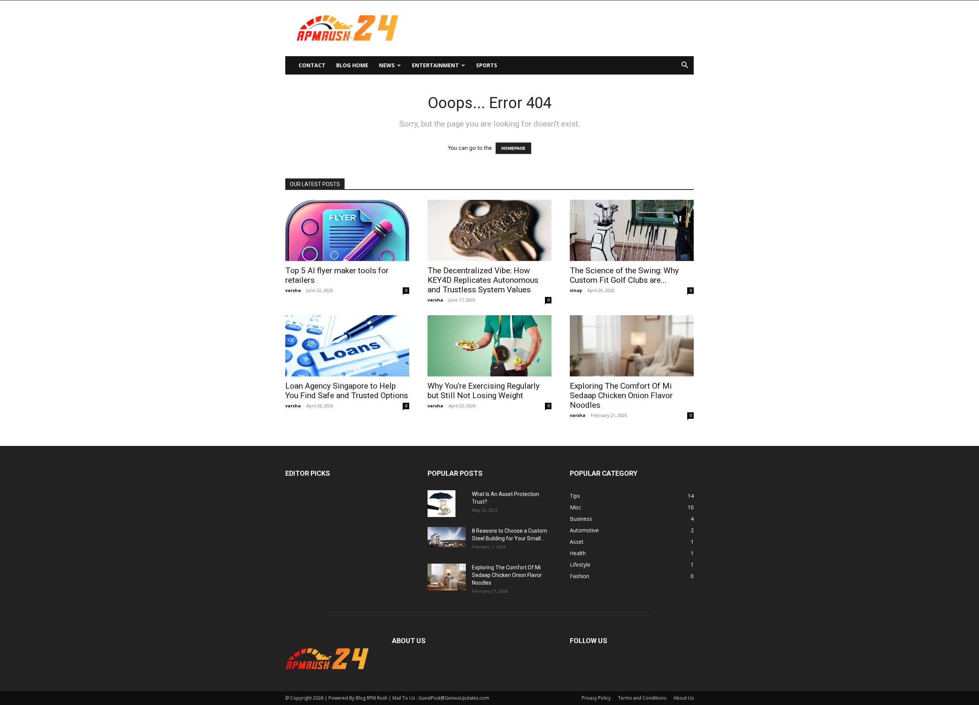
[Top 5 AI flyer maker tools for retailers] (347, 230)
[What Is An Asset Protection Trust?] (441, 503)
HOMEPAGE (513, 148)
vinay (576, 290)
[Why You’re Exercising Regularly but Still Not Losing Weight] (489, 345)
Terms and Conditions (642, 698)
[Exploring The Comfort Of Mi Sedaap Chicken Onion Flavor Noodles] (632, 345)
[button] (684, 66)
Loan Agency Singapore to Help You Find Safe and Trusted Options (346, 390)
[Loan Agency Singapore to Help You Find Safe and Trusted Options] (347, 345)
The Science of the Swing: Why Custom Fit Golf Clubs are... (624, 275)
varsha (293, 290)
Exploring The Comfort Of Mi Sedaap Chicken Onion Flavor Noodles (621, 395)
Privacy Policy (596, 698)
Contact (312, 65)
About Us (683, 698)
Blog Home (352, 65)
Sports (486, 65)
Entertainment (435, 65)
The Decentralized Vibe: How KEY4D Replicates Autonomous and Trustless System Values (483, 280)
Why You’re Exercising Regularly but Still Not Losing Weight (484, 390)
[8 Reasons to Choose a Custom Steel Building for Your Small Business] (447, 537)
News (387, 65)
